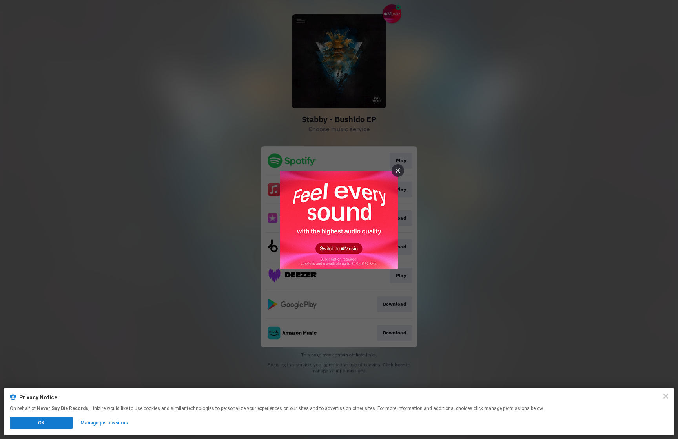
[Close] (666, 396)
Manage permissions (104, 423)
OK (41, 423)
